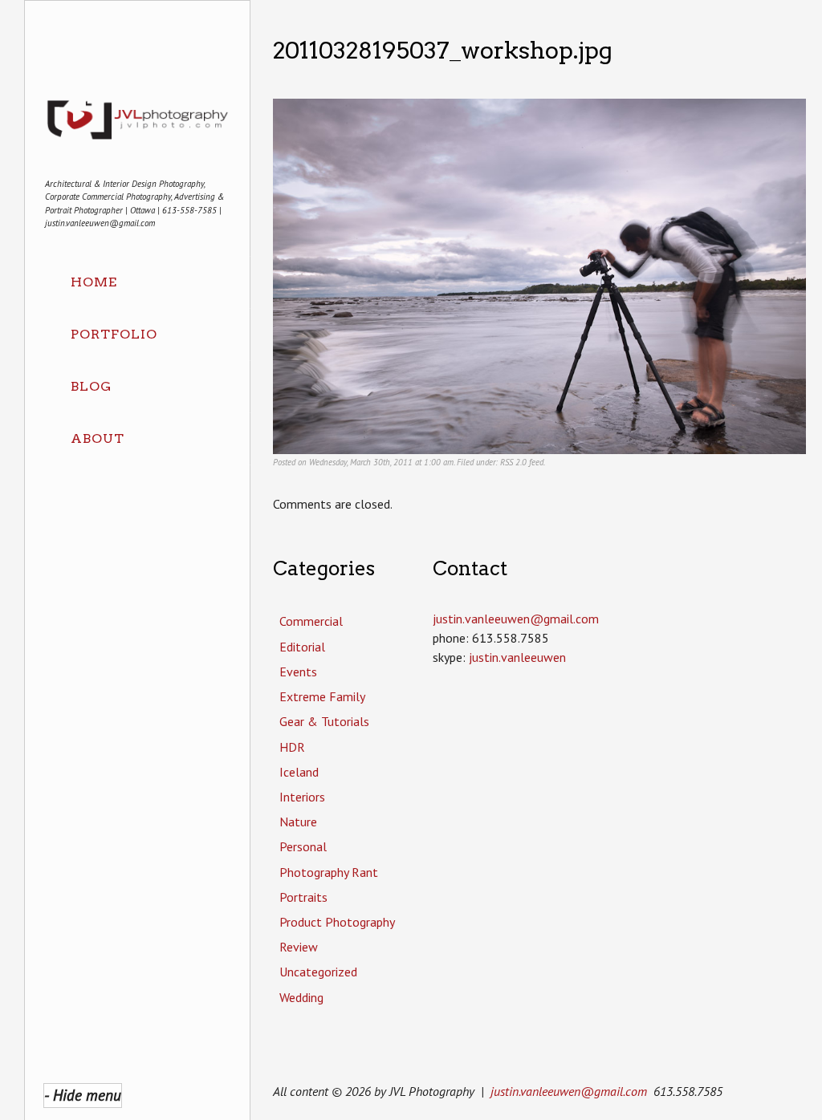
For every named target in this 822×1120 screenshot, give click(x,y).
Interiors (302, 797)
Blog (91, 386)
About (97, 438)
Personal (303, 846)
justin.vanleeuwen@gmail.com (568, 1091)
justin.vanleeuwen (517, 657)
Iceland (299, 772)
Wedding (301, 997)
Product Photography (337, 922)
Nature (298, 822)
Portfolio (114, 334)
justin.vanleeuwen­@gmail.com (516, 619)
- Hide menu (82, 1095)
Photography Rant (328, 872)
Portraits (303, 897)
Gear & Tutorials (324, 721)
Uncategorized (318, 972)
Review (298, 947)
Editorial (302, 647)
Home (94, 282)
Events (298, 671)
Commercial (311, 621)
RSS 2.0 (513, 462)
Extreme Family (322, 696)
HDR (292, 747)
